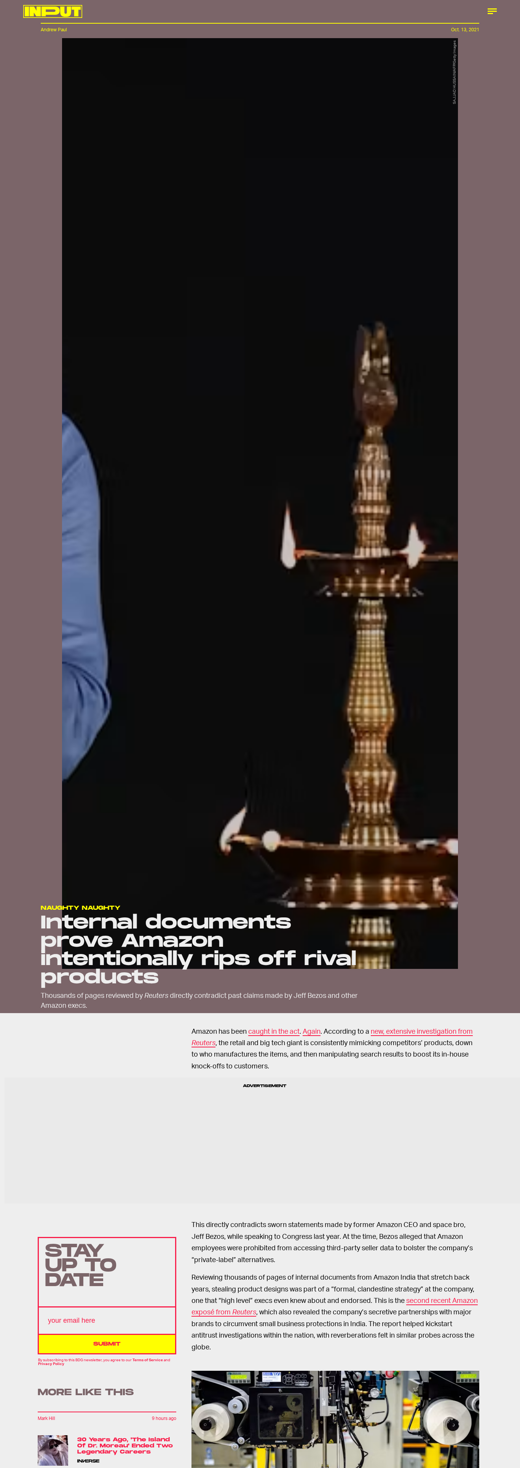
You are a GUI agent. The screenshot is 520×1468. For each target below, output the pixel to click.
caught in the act (274, 1030)
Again (312, 1030)
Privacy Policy (51, 1364)
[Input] (52, 11)
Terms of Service (147, 1359)
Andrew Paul (54, 29)
